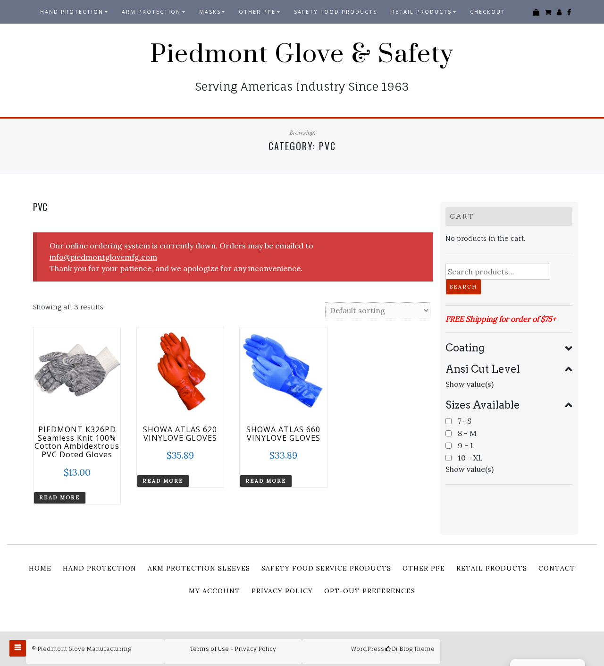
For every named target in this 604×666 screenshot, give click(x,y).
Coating (465, 347)
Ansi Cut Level (482, 369)
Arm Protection (151, 11)
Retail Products (491, 568)
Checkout (487, 11)
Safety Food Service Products (326, 568)
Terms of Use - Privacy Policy (233, 648)
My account (214, 591)
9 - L (466, 445)
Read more (59, 497)
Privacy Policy (282, 591)
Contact (556, 568)
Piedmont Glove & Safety (302, 54)
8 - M (467, 433)
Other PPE (257, 11)
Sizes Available (482, 404)
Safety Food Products (335, 11)
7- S (464, 421)
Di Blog (401, 648)
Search (463, 286)
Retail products (421, 11)
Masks (210, 11)
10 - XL (470, 457)
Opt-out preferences (369, 591)
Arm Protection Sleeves (199, 568)
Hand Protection (71, 11)
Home (40, 568)
